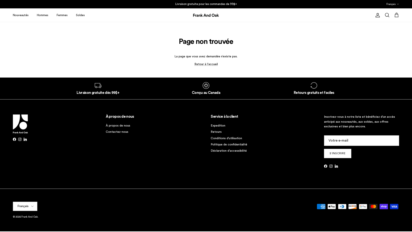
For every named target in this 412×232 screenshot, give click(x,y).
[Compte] (376, 15)
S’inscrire (338, 153)
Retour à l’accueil (206, 64)
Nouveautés (21, 15)
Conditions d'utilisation (226, 138)
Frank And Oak (29, 217)
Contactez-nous (117, 131)
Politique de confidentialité (229, 144)
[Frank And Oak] (206, 15)
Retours (216, 131)
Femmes (62, 15)
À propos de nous (118, 125)
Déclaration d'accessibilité (229, 150)
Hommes (42, 15)
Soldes (80, 15)
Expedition (218, 125)
